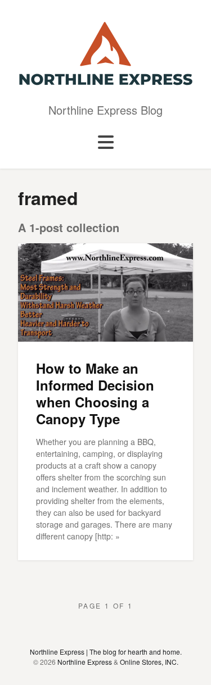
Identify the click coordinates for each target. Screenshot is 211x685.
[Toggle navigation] (106, 143)
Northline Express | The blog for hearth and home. (106, 651)
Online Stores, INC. (149, 661)
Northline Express (84, 661)
